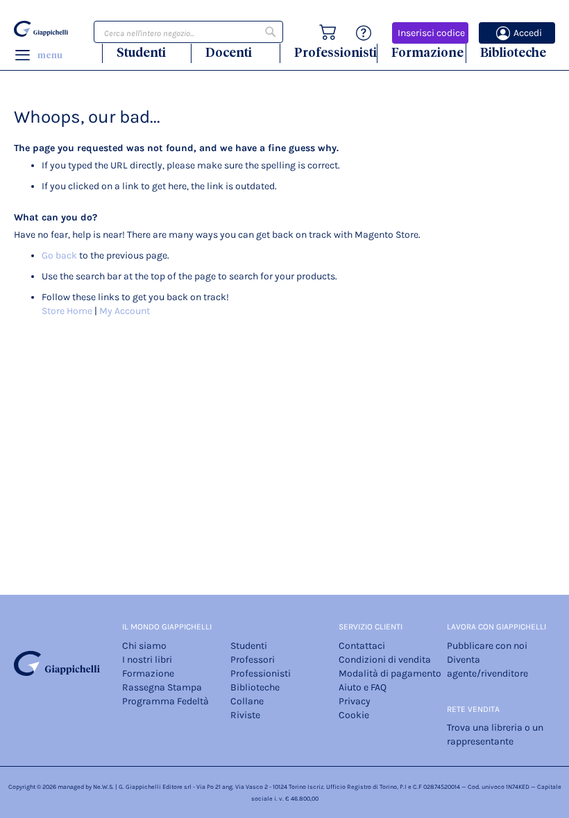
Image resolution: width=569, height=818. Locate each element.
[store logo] (41, 29)
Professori (252, 659)
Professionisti (335, 52)
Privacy (355, 701)
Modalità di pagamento (390, 673)
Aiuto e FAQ (363, 687)
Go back (59, 255)
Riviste (245, 715)
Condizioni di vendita (385, 659)
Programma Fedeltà (165, 701)
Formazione (427, 52)
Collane (247, 701)
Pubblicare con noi (487, 646)
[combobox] (188, 32)
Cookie (354, 715)
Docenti (228, 52)
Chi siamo (144, 646)
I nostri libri (147, 659)
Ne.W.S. (103, 786)
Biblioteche (513, 52)
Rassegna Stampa (162, 687)
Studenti (141, 52)
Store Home (67, 311)
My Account (124, 311)
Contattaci (362, 646)
